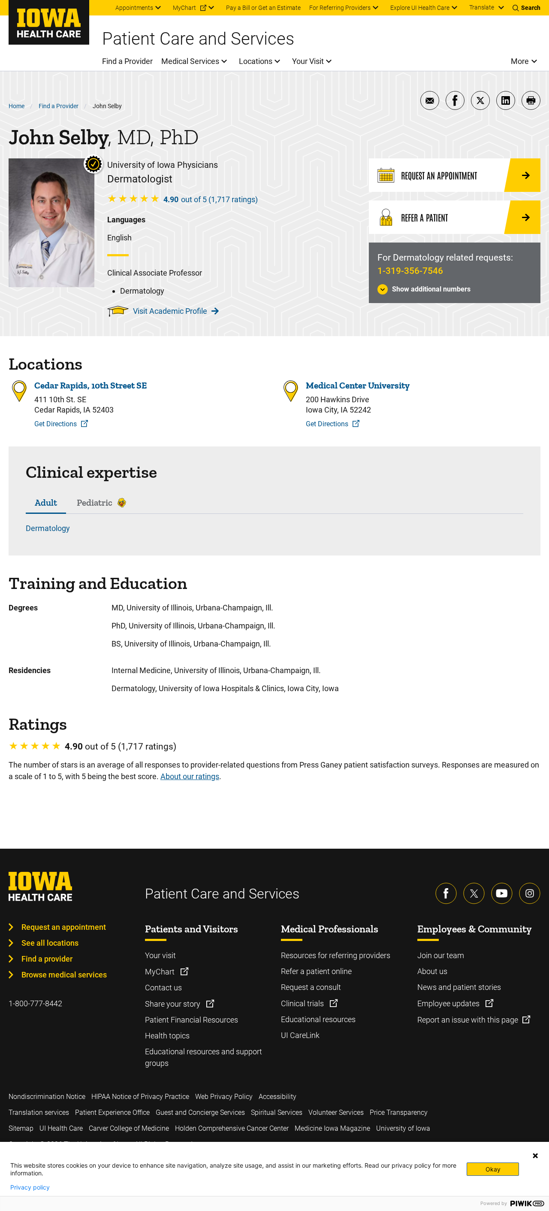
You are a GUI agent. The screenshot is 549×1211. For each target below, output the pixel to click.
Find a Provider (58, 106)
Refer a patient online (316, 971)
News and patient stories (459, 987)
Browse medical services (64, 974)
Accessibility (277, 1097)
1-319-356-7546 (410, 271)
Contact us (163, 987)
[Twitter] (474, 893)
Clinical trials (303, 1003)
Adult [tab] (46, 502)
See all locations (49, 942)
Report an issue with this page (467, 1019)
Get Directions (55, 424)
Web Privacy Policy (224, 1097)
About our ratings (189, 776)
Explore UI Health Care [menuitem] (419, 7)
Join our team (440, 955)
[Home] (49, 22)
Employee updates (449, 1003)
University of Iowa (403, 1128)
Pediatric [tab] (94, 502)
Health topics (167, 1035)
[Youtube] (502, 893)
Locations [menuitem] (255, 61)
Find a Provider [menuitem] (127, 61)
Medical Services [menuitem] (190, 61)
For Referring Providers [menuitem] (340, 7)
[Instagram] (529, 893)
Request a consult (311, 987)
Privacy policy (30, 1187)
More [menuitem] (520, 61)
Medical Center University (358, 385)
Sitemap (21, 1128)
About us (432, 971)
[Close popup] (535, 1155)
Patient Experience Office (112, 1112)
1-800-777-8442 (35, 1003)
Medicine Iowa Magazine (332, 1128)
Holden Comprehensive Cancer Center (232, 1128)
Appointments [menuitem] (134, 7)
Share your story (173, 1003)
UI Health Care (61, 1128)
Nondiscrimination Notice (47, 1097)
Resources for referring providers (335, 955)
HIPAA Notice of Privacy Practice (140, 1097)
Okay (493, 1169)
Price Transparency (399, 1112)
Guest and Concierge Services (200, 1112)
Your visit (160, 955)
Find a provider (46, 958)
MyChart (160, 971)
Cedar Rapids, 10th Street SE (90, 385)
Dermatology (48, 528)
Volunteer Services (336, 1112)
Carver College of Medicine (129, 1128)
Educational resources (318, 1019)
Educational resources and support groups (203, 1057)
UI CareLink (300, 1035)
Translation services (39, 1112)
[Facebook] (446, 893)
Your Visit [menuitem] (308, 61)
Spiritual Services (276, 1112)
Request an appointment (63, 927)
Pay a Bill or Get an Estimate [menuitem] (263, 7)
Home (16, 106)
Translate (481, 7)
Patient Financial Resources (191, 1019)
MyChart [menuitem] (184, 7)
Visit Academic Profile (170, 311)
